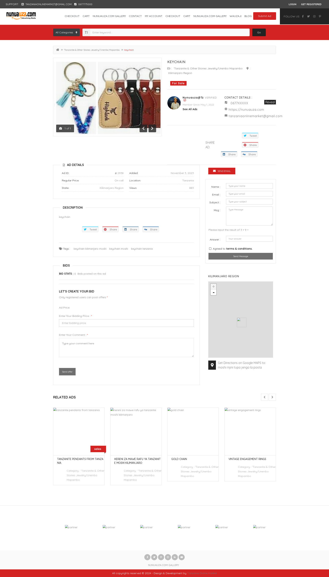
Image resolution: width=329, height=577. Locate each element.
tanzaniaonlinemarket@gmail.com (256, 116)
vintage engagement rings (247, 459)
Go (259, 32)
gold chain (179, 459)
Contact (135, 16)
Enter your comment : (73, 335)
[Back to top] (316, 553)
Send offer (67, 371)
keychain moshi (118, 248)
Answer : (215, 239)
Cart (86, 16)
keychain (176, 62)
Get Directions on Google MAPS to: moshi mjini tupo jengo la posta (242, 365)
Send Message (240, 256)
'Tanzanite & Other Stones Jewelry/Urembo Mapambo (92, 49)
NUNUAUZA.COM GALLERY (109, 16)
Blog (248, 16)
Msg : (217, 210)
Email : (216, 194)
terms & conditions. (239, 248)
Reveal (270, 102)
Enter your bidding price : (75, 316)
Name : (215, 186)
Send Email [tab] (224, 171)
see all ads (190, 109)
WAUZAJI (235, 16)
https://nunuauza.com (246, 109)
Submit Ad (264, 16)
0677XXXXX (239, 103)
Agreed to (232, 248)
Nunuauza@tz (193, 97)
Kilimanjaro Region (180, 73)
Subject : (214, 202)
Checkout (72, 16)
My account (153, 16)
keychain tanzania (142, 248)
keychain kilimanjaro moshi (90, 248)
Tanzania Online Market (202, 573)
